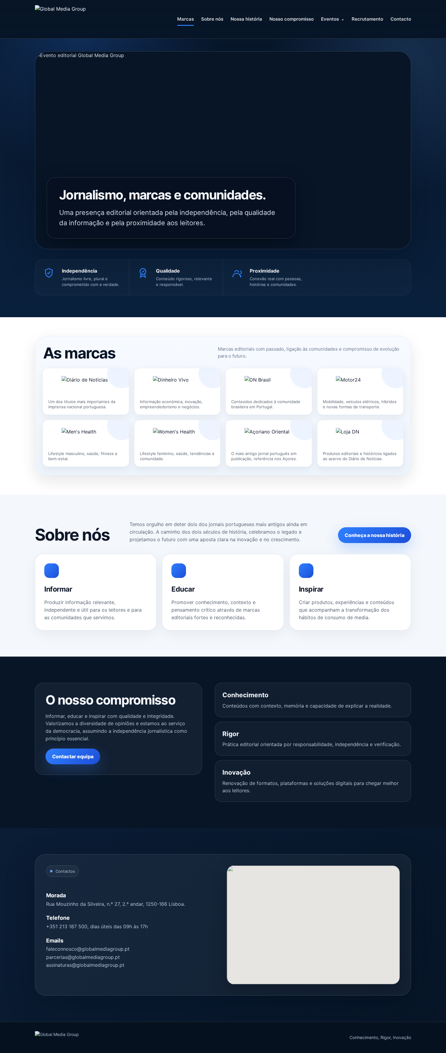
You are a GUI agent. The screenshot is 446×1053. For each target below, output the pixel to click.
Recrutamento (367, 19)
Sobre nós (212, 19)
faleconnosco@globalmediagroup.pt (88, 949)
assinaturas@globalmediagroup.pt (85, 965)
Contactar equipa (72, 756)
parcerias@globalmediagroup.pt (83, 957)
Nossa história (246, 19)
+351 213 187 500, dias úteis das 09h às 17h (97, 926)
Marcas (185, 19)
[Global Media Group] (77, 19)
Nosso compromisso (291, 19)
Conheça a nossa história (374, 535)
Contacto (400, 19)
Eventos (330, 19)
